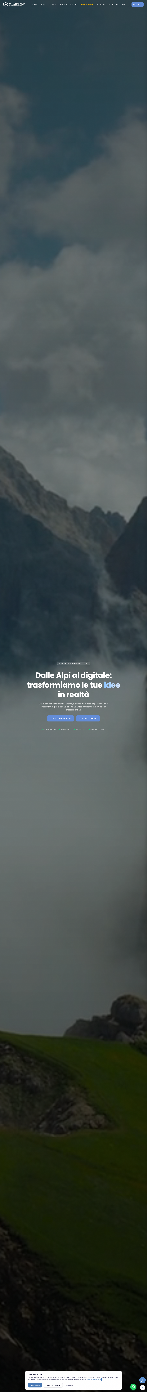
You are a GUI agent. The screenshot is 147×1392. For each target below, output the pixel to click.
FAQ (117, 4)
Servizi (42, 4)
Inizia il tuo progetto (59, 718)
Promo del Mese (87, 4)
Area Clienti (74, 4)
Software (52, 4)
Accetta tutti (35, 1385)
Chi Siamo (34, 4)
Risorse (62, 4)
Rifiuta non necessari (53, 1385)
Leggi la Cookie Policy (94, 1379)
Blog (123, 4)
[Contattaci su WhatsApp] (133, 1387)
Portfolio (111, 4)
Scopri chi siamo (89, 718)
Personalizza (69, 1385)
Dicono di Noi (100, 4)
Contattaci (137, 4)
